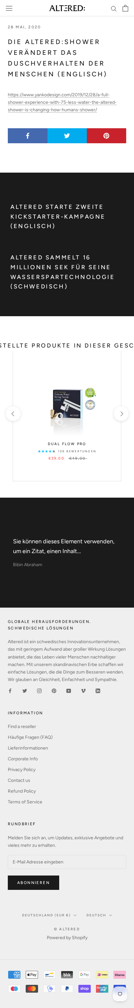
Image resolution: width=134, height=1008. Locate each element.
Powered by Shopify (67, 937)
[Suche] (114, 8)
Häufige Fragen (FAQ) (30, 737)
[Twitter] (24, 690)
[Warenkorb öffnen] (125, 8)
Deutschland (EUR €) (46, 915)
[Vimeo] (83, 690)
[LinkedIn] (98, 690)
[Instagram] (39, 690)
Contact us (19, 780)
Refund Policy (22, 791)
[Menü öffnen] (9, 8)
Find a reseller (22, 726)
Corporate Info (23, 759)
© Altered (67, 929)
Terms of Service (25, 802)
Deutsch (96, 915)
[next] (121, 413)
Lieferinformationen (28, 748)
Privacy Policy (21, 769)
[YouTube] (68, 690)
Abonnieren (33, 882)
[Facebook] (10, 690)
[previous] (13, 413)
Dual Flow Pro (67, 444)
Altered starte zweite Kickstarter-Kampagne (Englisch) (58, 216)
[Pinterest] (54, 690)
